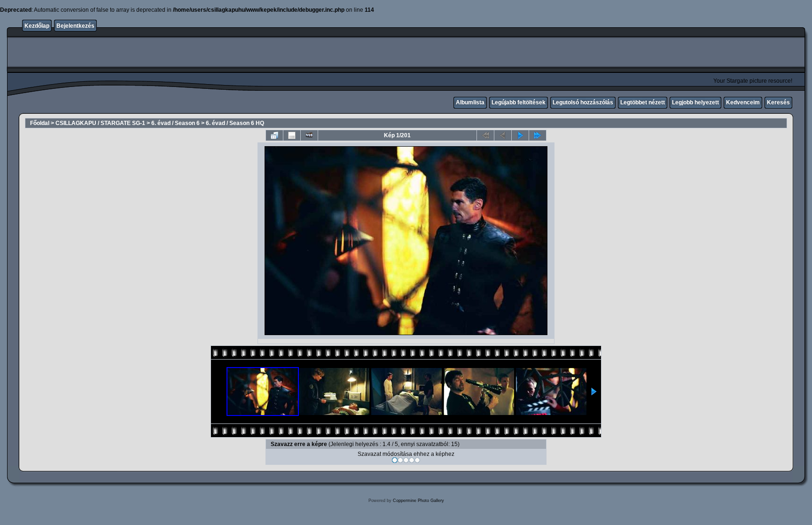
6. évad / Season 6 (175, 123)
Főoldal (39, 123)
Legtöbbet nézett (642, 102)
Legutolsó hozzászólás (583, 102)
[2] (400, 460)
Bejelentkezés (75, 26)
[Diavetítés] (309, 135)
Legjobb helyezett (695, 102)
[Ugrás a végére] (537, 135)
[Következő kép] (520, 135)
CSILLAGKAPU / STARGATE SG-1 (100, 123)
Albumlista (470, 102)
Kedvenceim (743, 102)
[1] (395, 460)
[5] (417, 460)
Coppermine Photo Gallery (418, 500)
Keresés (778, 102)
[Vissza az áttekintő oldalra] (274, 135)
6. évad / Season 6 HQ (235, 123)
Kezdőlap (36, 26)
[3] (406, 460)
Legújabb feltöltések (519, 102)
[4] (411, 460)
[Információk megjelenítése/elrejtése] (291, 135)
